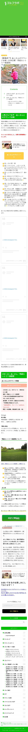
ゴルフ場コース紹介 (14, 646)
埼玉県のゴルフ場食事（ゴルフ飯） (15, 686)
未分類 (14, 716)
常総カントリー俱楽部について (16, 103)
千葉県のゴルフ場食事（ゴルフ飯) (15, 683)
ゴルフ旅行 (14, 690)
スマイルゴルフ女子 (14, 701)
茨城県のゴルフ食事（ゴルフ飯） (15, 673)
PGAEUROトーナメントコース (15, 655)
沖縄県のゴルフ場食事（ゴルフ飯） (15, 681)
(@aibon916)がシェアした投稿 (14, 260)
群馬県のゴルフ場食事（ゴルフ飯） (15, 668)
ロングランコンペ (14, 709)
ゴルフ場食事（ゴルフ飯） (14, 664)
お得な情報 (14, 632)
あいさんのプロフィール (14, 156)
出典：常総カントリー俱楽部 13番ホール (13, 463)
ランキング (14, 639)
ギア (14, 694)
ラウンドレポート (14, 643)
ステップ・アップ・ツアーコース (15, 656)
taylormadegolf (15, 635)
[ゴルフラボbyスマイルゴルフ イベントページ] (14, 5)
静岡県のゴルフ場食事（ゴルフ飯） (15, 679)
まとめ (10, 105)
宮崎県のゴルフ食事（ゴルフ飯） (15, 675)
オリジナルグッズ (14, 713)
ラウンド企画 (4, 55)
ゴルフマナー (14, 660)
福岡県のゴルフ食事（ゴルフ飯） (15, 684)
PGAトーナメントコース (15, 649)
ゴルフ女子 (14, 705)
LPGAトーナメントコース (15, 651)
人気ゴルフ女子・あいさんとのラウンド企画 (15, 94)
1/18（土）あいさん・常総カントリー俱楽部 (15, 98)
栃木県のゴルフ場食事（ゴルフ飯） (15, 667)
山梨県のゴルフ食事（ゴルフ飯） (15, 677)
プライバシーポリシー (8, 728)
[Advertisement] (14, 21)
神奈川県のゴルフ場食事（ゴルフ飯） (15, 671)
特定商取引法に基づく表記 (19, 728)
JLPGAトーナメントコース (15, 653)
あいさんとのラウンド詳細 (15, 101)
